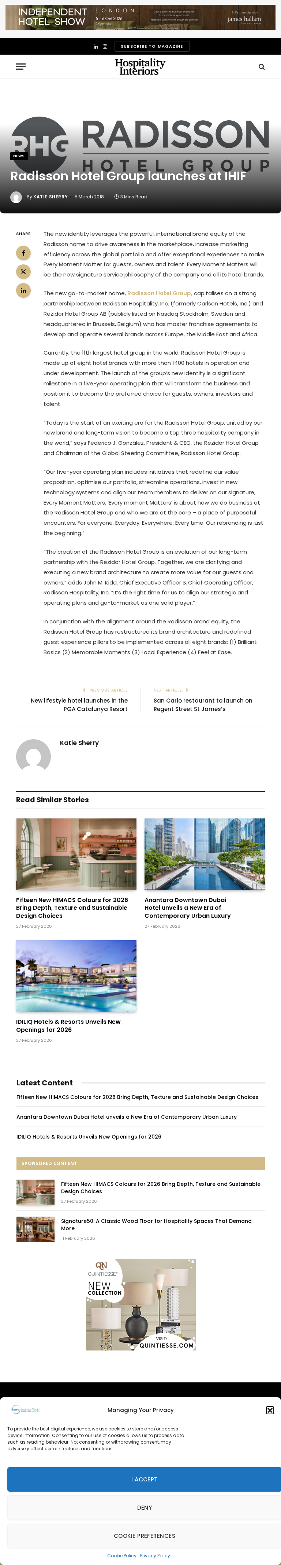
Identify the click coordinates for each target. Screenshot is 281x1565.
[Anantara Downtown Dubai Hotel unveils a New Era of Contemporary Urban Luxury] (205, 854)
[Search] (261, 66)
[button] (270, 1410)
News (19, 156)
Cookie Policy (121, 1556)
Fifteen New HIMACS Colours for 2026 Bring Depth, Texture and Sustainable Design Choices (72, 908)
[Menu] (21, 66)
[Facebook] (23, 253)
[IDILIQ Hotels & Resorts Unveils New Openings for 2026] (76, 976)
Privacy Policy (155, 1556)
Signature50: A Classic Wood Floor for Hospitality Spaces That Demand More (156, 1224)
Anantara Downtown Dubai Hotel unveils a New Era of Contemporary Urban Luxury (188, 908)
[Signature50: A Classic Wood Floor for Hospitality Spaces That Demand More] (35, 1229)
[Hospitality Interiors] (140, 66)
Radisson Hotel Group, (159, 293)
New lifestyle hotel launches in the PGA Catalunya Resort (79, 705)
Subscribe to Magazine (152, 46)
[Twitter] (23, 271)
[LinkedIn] (23, 290)
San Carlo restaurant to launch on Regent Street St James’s (203, 705)
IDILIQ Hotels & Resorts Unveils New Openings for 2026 (68, 1026)
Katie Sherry (50, 197)
